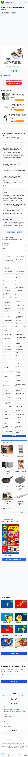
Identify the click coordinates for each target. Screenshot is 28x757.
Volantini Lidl (5, 12)
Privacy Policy (7, 721)
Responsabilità (7, 726)
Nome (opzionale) (6, 243)
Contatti (6, 719)
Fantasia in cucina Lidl (8, 4)
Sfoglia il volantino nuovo (14, 83)
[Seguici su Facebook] (11, 699)
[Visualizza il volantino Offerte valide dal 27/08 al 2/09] (14, 539)
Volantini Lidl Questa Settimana (11, 709)
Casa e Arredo (19, 232)
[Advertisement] (14, 30)
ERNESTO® (7, 75)
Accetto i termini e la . (12, 678)
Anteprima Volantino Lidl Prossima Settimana (14, 711)
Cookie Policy (7, 723)
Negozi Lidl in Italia (8, 714)
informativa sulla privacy (16, 678)
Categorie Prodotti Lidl (9, 716)
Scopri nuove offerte (14, 653)
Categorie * (5, 254)
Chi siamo (6, 706)
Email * (4, 248)
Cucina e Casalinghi (11, 232)
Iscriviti (14, 681)
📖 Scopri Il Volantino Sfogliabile (14, 559)
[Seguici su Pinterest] (16, 699)
